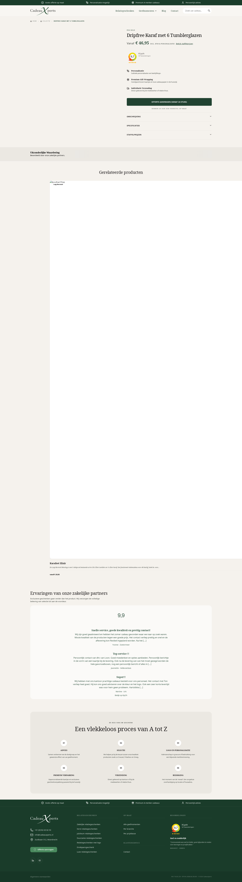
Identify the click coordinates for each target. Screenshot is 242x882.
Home (35, 21)
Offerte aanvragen (44, 849)
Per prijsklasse (130, 833)
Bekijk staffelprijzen (184, 43)
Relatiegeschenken (125, 10)
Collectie (46, 21)
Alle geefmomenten (132, 824)
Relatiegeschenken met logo (89, 842)
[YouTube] (39, 860)
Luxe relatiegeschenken (87, 852)
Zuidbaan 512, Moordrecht (46, 839)
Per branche (129, 829)
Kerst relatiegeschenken (87, 829)
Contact (174, 10)
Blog (164, 10)
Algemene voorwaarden (40, 876)
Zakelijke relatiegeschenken (88, 824)
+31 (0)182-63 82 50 (43, 830)
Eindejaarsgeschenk (85, 847)
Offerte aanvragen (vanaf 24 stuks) (169, 102)
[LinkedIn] (33, 860)
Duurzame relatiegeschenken (89, 838)
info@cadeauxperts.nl (44, 835)
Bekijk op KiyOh (121, 695)
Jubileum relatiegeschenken (89, 833)
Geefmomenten (146, 10)
